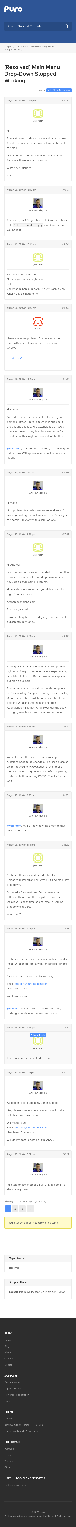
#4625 (65, 1072)
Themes (8, 1418)
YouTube (9, 1461)
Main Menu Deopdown (59, 90)
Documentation (12, 1382)
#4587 (65, 534)
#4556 (65, 100)
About (7, 1352)
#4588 (65, 636)
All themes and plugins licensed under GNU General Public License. (38, 1516)
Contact (8, 1358)
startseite (17, 358)
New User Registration (16, 1394)
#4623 (65, 928)
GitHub (8, 1467)
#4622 (65, 844)
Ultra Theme (21, 46)
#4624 (65, 1027)
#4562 (65, 472)
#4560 (65, 308)
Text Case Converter (15, 1485)
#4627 (65, 1154)
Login (7, 1401)
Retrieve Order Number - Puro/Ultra (23, 1424)
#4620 (65, 726)
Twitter (8, 1454)
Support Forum (12, 1388)
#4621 (66, 795)
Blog (6, 1346)
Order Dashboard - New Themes (22, 1431)
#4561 (66, 379)
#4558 (65, 244)
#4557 (65, 189)
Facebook (9, 1448)
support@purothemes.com (31, 984)
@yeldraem (14, 448)
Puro (42, 1512)
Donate (8, 1364)
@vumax (12, 1008)
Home (7, 1340)
